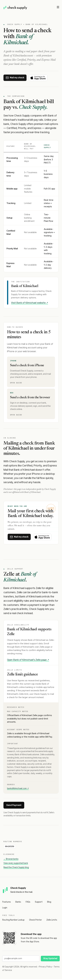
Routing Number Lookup (13, 920)
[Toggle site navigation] (58, 7)
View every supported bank (15, 863)
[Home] (15, 7)
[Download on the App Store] (38, 78)
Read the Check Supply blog (16, 867)
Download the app (31, 934)
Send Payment (13, 805)
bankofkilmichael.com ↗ (18, 788)
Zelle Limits (51, 920)
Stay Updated (50, 958)
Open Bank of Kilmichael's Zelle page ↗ (28, 659)
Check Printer (35, 920)
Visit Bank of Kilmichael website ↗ (29, 302)
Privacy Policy (45, 967)
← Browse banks (10, 859)
